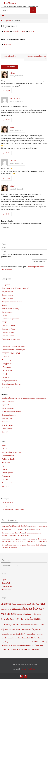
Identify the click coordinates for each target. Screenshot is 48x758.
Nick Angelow (15, 98)
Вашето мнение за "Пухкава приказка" (15, 288)
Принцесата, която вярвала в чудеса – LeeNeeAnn (18, 539)
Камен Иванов (22, 638)
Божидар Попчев (6, 634)
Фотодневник (6, 387)
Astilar (4, 445)
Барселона (36, 629)
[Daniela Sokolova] (21, 676)
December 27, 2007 (19, 31)
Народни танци (7, 312)
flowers (9, 609)
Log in (4, 580)
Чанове (5, 649)
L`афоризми (8, 21)
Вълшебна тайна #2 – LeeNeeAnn (13, 529)
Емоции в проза (7, 295)
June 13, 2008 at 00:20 (16, 76)
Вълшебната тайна (33, 529)
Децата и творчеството (39, 526)
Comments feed (7, 586)
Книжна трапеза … (8, 473)
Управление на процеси (8, 645)
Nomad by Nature (8, 456)
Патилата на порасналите (10, 319)
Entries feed (6, 583)
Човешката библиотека (10, 483)
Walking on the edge (8, 459)
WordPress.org (6, 590)
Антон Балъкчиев (8, 408)
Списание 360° (7, 429)
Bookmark (7, 45)
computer (3, 609)
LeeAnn (6, 31)
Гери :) (4, 466)
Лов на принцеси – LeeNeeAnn (12, 533)
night (3, 629)
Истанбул (15, 638)
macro (23, 625)
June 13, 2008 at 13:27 (16, 189)
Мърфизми (7, 374)
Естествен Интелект (9, 415)
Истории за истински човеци (12, 302)
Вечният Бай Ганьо (9, 343)
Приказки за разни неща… (11, 339)
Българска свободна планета (11, 412)
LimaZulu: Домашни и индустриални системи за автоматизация (24, 398)
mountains (39, 624)
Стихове (36, 641)
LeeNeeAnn (10, 3)
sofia (20, 629)
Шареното (5, 486)
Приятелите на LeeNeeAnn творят (13, 350)
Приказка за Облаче (8, 329)
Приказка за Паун (8, 332)
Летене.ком (6, 422)
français (17, 608)
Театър (43, 641)
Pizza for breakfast (8, 401)
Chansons (6, 603)
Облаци (4, 315)
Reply (8, 90)
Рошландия (6, 476)
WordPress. (31, 669)
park (10, 629)
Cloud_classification (20, 604)
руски (37, 649)
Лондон (3, 642)
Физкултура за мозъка (9, 381)
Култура (4, 305)
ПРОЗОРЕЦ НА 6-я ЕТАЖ (11, 353)
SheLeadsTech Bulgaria (9, 547)
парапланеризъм (25, 649)
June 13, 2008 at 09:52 (16, 130)
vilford (12, 73)
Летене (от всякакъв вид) (10, 309)
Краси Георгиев (39, 638)
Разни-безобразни (8, 360)
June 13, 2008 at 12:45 (16, 163)
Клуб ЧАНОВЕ (7, 418)
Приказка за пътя (8, 336)
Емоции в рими (7, 298)
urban (25, 629)
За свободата (7, 370)
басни (13, 650)
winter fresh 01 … (10, 56)
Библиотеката (6, 462)
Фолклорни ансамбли (25, 645)
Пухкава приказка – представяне (13, 509)
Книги (30, 637)
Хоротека (39, 645)
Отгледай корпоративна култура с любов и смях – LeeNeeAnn (23, 545)
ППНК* (4, 322)
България (18, 633)
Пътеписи (5, 356)
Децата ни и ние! (8, 292)
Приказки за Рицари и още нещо (13, 346)
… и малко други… (8, 502)
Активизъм (7, 367)
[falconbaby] (25, 676)
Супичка (5, 479)
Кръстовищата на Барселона (36, 56)
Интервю (8, 638)
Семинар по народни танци (23, 642)
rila (15, 629)
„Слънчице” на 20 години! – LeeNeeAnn (15, 526)
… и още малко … (8, 506)
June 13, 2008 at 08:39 (16, 101)
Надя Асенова (9, 642)
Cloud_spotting (36, 603)
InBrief (4, 449)
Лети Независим (7, 425)
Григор (4, 469)
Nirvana (23, 669)
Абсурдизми (7, 364)
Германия (28, 634)
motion (33, 624)
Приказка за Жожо (8, 326)
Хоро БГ (4, 432)
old (7, 629)
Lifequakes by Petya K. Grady (11, 452)
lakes (28, 619)
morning (28, 624)
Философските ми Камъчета (11, 384)
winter (29, 629)
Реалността (5, 377)
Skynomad (5, 405)
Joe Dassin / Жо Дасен (16, 619)
